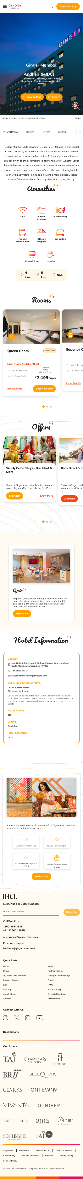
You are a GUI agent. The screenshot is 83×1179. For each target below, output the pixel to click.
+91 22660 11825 (14, 930)
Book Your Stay (44, 388)
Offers (6, 971)
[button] (41, 1031)
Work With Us (42, 1150)
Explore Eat (22, 613)
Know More (46, 495)
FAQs (50, 984)
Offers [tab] (46, 131)
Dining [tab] (62, 131)
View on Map (33, 96)
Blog (5, 984)
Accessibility (54, 998)
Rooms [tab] (30, 131)
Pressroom (24, 1150)
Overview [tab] (12, 131)
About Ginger (9, 994)
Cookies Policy (10, 1160)
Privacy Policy (54, 989)
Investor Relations (30, 1155)
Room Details (14, 388)
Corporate (8, 1150)
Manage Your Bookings (59, 975)
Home (5, 118)
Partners (49, 1155)
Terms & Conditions (57, 994)
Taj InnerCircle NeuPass (14, 975)
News (50, 966)
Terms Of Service (63, 1150)
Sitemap (7, 989)
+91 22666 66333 (19, 670)
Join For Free (41, 876)
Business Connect (11, 980)
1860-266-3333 (12, 926)
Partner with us (55, 971)
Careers (7, 998)
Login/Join (14, 495)
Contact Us (53, 980)
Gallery (56, 96)
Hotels (14, 118)
